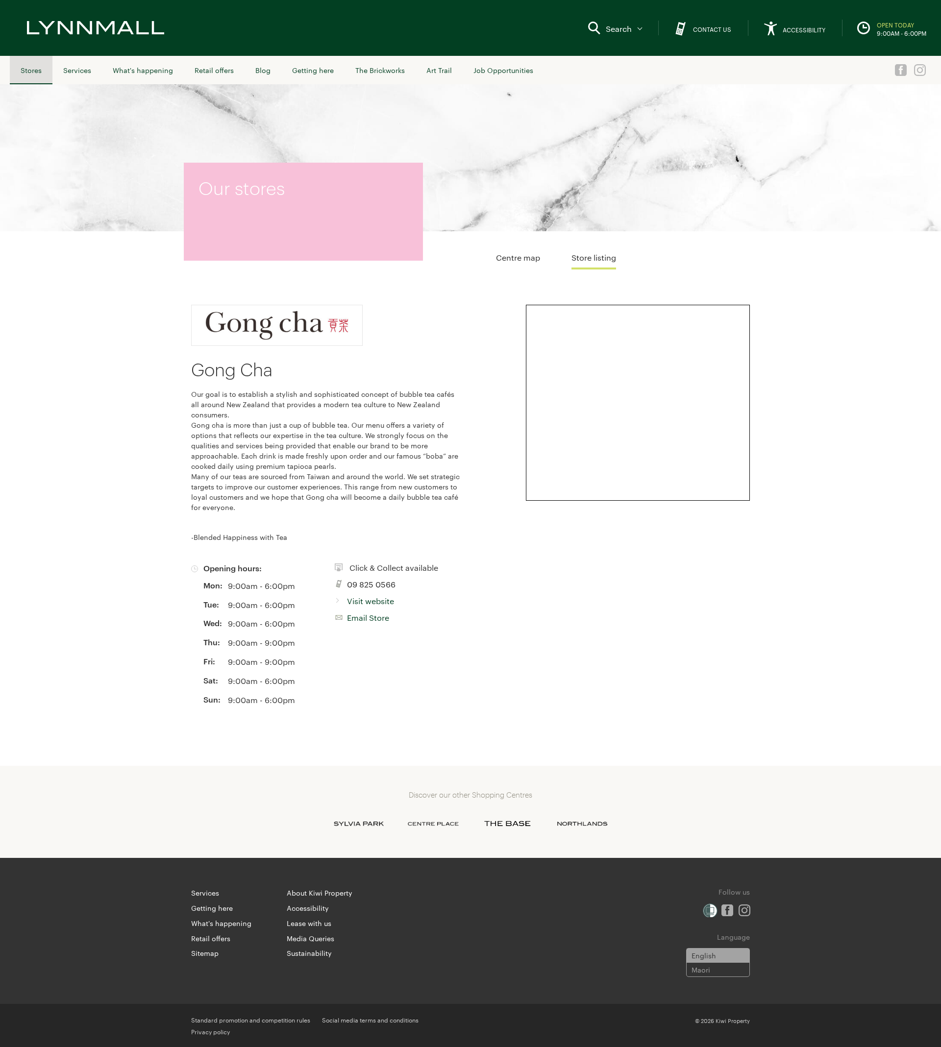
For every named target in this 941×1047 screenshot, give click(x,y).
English (704, 955)
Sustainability (309, 953)
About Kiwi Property (319, 893)
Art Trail (439, 70)
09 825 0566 (371, 584)
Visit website (370, 601)
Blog (263, 70)
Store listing (593, 257)
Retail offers (214, 70)
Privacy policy (210, 1031)
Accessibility (308, 908)
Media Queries (310, 938)
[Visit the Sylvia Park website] (359, 823)
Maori (701, 969)
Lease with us (309, 923)
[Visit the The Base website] (508, 823)
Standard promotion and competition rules (250, 1019)
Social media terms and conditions (370, 1019)
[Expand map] (638, 402)
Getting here (313, 70)
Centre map (518, 257)
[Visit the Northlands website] (582, 823)
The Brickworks (380, 70)
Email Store (368, 617)
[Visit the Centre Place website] (433, 823)
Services (77, 70)
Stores (31, 70)
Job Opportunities (503, 70)
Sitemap (205, 953)
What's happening (143, 70)
